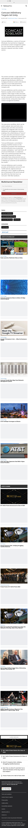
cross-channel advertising (8, 216)
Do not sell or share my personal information (12, 818)
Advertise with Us (6, 812)
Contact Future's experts (7, 797)
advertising (17, 219)
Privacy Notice (19, 198)
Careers (3, 809)
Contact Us (4, 815)
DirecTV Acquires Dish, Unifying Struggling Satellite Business (12, 763)
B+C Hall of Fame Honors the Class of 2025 (14, 751)
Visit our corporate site (12, 784)
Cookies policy (5, 803)
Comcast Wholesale (7, 219)
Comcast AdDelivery (7, 213)
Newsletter (24, 22)
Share (5, 22)
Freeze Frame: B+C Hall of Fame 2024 (14, 775)
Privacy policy (5, 800)
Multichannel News (12, 18)
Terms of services (17, 197)
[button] (2, 6)
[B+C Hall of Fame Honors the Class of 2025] (14, 746)
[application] (14, 112)
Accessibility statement (7, 806)
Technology (4, 9)
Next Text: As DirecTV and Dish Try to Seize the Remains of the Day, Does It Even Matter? (14, 769)
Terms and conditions (7, 794)
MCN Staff (5, 18)
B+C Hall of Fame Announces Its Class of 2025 (15, 757)
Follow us (16, 22)
